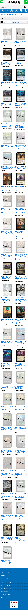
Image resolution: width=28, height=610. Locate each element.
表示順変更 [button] (16, 22)
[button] (2, 1)
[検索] (25, 7)
